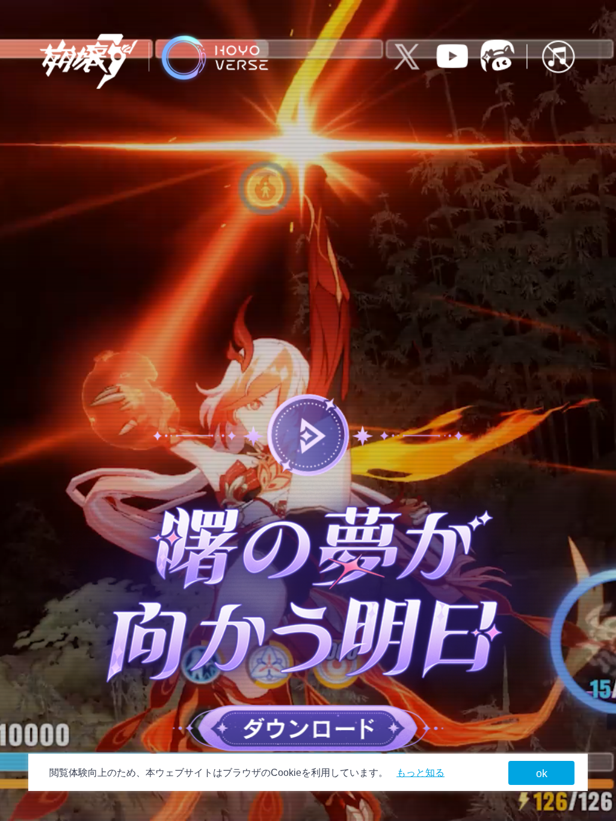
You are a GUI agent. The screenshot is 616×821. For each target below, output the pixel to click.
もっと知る (420, 773)
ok (541, 774)
